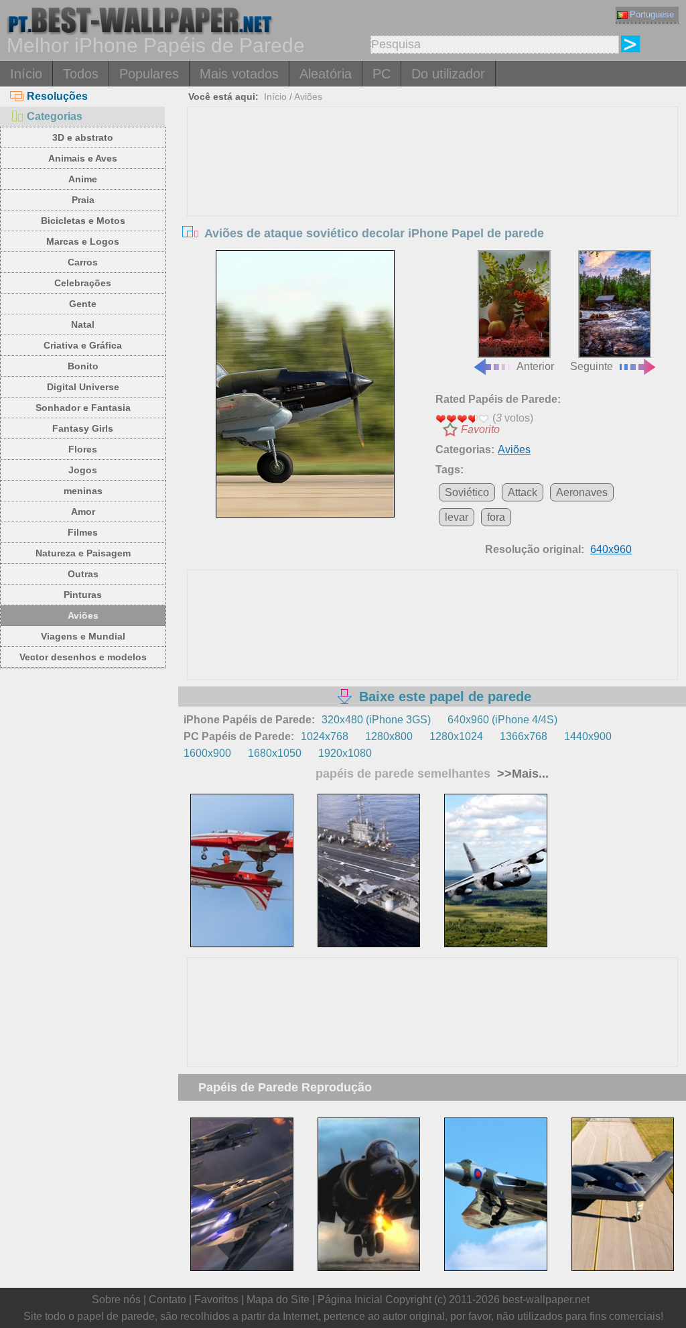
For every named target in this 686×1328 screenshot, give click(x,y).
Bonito (83, 366)
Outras (83, 573)
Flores (82, 449)
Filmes (83, 532)
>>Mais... (521, 773)
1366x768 (523, 736)
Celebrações (82, 283)
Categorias (54, 116)
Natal (82, 324)
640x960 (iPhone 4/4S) (502, 719)
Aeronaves (582, 492)
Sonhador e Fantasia (83, 407)
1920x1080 (345, 753)
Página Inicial (350, 1299)
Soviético (467, 492)
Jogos (82, 470)
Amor (83, 511)
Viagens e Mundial (83, 636)
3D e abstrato (82, 137)
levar (456, 517)
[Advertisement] (432, 208)
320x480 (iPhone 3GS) (376, 719)
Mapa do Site (278, 1299)
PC (381, 73)
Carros (83, 262)
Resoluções (57, 96)
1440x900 (588, 736)
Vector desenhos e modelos (83, 657)
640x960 (611, 549)
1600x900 (207, 753)
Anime (82, 179)
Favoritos (216, 1299)
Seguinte (591, 366)
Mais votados (239, 73)
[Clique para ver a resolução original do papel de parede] (305, 384)
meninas (83, 490)
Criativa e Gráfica (83, 345)
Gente (82, 303)
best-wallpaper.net (546, 1299)
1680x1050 (274, 753)
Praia (83, 199)
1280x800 (389, 736)
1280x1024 (456, 736)
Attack (522, 492)
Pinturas (83, 594)
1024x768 (324, 736)
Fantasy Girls (82, 428)
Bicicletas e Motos (83, 220)
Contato (167, 1299)
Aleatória (325, 73)
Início (26, 73)
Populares (149, 73)
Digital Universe (83, 386)
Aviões (83, 615)
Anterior (535, 366)
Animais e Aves (82, 158)
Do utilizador (448, 73)
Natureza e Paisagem (83, 553)
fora (496, 517)
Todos (80, 73)
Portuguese (652, 14)
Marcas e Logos (82, 241)
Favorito (480, 429)
